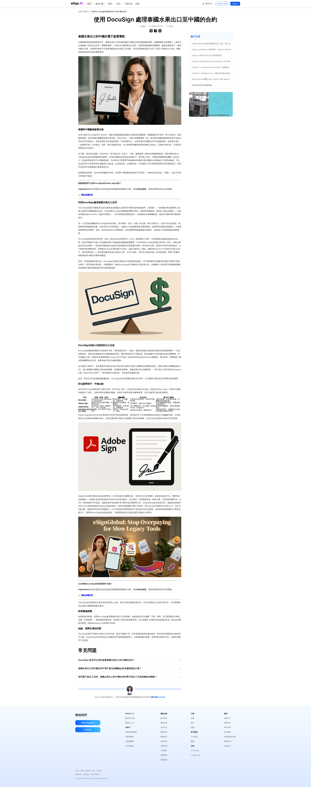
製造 (192, 723)
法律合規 (128, 3)
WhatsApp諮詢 (88, 722)
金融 (192, 718)
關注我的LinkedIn (158, 697)
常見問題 (227, 732)
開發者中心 (228, 741)
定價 (137, 3)
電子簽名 (163, 727)
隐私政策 (78, 774)
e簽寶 (82, 771)
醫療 (192, 741)
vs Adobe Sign (195, 755)
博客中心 (86, 11)
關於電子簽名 (130, 718)
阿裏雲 (88, 771)
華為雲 (99, 771)
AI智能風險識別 (131, 732)
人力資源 (194, 737)
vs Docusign (195, 750)
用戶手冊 (227, 727)
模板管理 (163, 723)
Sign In (235, 4)
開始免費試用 (87, 194)
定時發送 (163, 741)
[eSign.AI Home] (77, 3)
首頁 (80, 11)
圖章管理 (163, 732)
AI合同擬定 (129, 746)
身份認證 (163, 760)
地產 (192, 727)
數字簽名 (163, 718)
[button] (208, 4)
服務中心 (227, 718)
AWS (94, 771)
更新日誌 (227, 723)
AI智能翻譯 (129, 741)
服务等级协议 (95, 774)
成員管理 (163, 746)
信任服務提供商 (230, 737)
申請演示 (88, 729)
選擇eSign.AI (129, 723)
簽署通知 (163, 755)
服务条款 (86, 774)
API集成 (163, 750)
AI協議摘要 (129, 737)
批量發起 (163, 737)
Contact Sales (222, 4)
